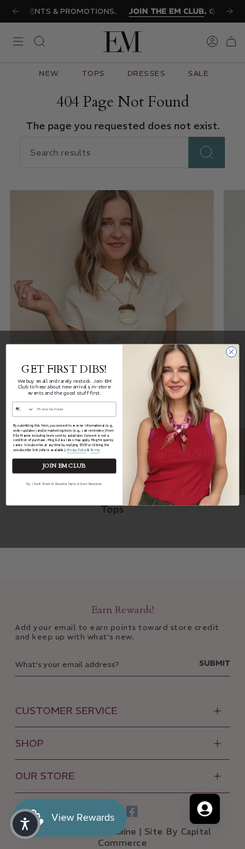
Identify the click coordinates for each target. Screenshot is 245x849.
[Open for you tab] (205, 809)
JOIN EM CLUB (64, 465)
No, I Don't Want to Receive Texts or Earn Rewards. (64, 483)
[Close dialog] (231, 351)
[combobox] (23, 409)
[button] (25, 824)
